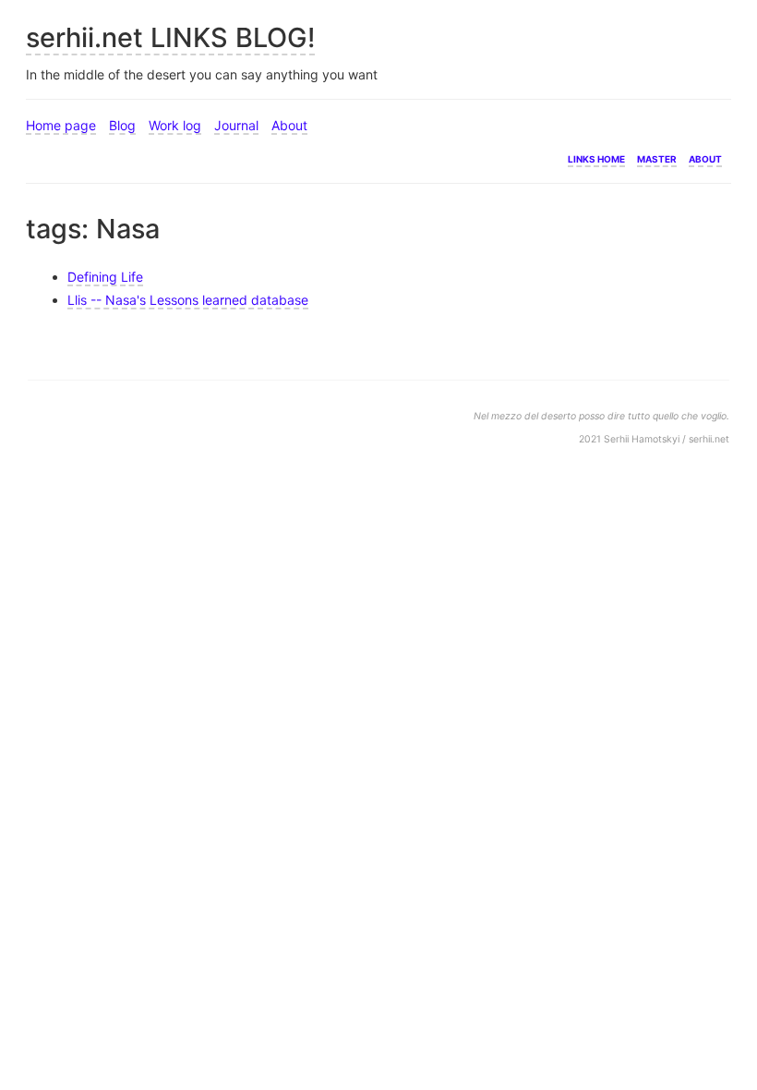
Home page (61, 125)
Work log (175, 125)
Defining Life (105, 277)
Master (657, 157)
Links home (596, 157)
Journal (236, 125)
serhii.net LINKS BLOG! (170, 37)
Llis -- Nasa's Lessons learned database (187, 300)
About (289, 125)
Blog (122, 125)
